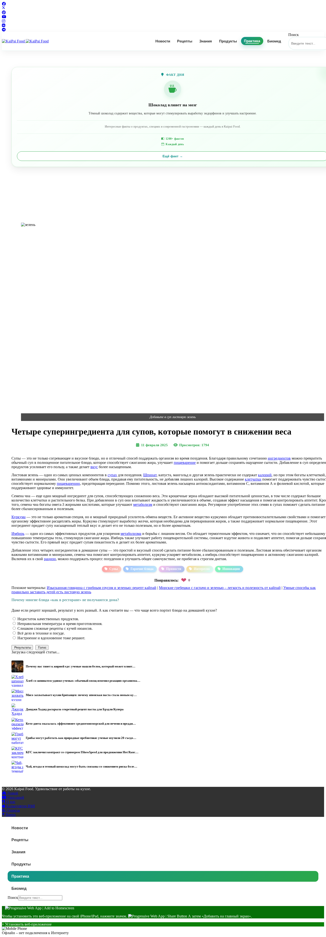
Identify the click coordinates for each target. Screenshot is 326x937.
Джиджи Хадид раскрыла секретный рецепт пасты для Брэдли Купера (75, 709)
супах (112, 475)
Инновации (231, 569)
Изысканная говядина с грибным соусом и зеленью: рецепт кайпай (101, 588)
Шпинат (150, 475)
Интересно (202, 569)
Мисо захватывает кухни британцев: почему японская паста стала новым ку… (81, 695)
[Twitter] (3, 8)
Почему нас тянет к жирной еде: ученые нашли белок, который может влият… (80, 666)
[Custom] (4, 30)
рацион (50, 559)
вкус (94, 467)
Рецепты (184, 41)
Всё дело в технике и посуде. (40, 633)
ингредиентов (279, 458)
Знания (205, 41)
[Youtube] (4, 17)
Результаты (22, 647)
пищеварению (68, 483)
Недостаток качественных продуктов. (47, 619)
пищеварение (185, 463)
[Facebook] (4, 4)
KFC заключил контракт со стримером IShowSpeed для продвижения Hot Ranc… (82, 752)
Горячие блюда (142, 569)
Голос (42, 647)
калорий (265, 475)
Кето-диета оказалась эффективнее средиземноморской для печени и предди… (81, 723)
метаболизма (131, 534)
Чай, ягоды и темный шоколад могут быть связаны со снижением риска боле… (81, 766)
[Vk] (3, 25)
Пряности (173, 569)
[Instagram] (3, 21)
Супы (113, 569)
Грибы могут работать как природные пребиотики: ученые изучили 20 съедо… (81, 738)
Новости (162, 41)
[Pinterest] (4, 12)
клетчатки (253, 479)
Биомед (274, 41)
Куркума (18, 517)
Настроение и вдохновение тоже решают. (50, 638)
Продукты (228, 41)
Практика (252, 41)
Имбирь (17, 534)
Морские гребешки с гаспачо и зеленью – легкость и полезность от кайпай (220, 588)
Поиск (293, 35)
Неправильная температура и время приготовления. (59, 624)
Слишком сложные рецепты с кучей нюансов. (54, 628)
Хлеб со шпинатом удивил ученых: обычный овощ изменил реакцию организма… (83, 680)
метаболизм (142, 504)
